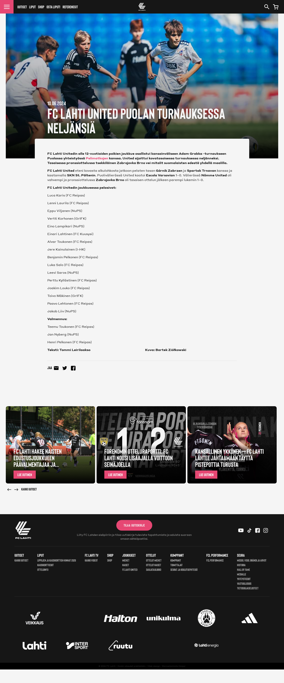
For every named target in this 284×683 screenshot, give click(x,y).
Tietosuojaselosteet (247, 588)
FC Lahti (111, 666)
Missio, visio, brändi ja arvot (251, 560)
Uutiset (22, 6)
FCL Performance (215, 560)
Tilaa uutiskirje (134, 525)
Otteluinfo (42, 569)
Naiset (125, 565)
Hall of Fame (243, 569)
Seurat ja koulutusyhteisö (183, 569)
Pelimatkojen (97, 158)
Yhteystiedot (244, 579)
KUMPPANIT (175, 560)
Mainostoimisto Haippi (173, 666)
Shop (41, 6)
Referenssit (70, 6)
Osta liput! (53, 6)
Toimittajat (176, 565)
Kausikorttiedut (45, 565)
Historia (241, 565)
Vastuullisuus (244, 583)
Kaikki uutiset (29, 489)
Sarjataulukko (153, 569)
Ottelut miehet (154, 560)
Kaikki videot (91, 560)
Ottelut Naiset (153, 565)
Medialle (241, 574)
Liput (32, 6)
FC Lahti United (129, 569)
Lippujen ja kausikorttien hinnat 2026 (56, 560)
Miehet (125, 560)
